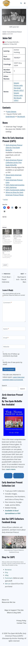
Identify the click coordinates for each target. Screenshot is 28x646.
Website (6, 347)
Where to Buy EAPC (14, 613)
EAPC (5, 265)
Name (6, 329)
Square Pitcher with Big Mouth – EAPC (6, 236)
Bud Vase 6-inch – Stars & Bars (21, 278)
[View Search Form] (21, 3)
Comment (7, 303)
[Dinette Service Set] (7, 247)
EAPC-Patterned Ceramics (15, 185)
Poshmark (9, 578)
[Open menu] (24, 3)
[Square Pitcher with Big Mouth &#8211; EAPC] (7, 231)
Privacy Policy (21, 621)
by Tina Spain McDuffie (14, 147)
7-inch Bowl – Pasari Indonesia (7, 278)
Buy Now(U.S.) (8, 476)
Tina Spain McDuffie (13, 42)
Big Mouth (21, 116)
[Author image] (3, 42)
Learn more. (11, 469)
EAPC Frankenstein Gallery (15, 190)
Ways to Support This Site (14, 610)
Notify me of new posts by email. (12, 363)
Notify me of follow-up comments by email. (11, 355)
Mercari (8, 584)
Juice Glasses (11, 111)
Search (4, 385)
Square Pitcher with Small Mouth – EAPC (17, 236)
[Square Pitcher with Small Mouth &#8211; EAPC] (17, 231)
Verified (5, 199)
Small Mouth (10, 116)
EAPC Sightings (11, 187)
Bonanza (8, 570)
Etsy (6, 572)
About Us (5, 600)
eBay (6, 575)
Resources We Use (8, 602)
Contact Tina (21, 623)
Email (5, 338)
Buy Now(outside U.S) (19, 476)
